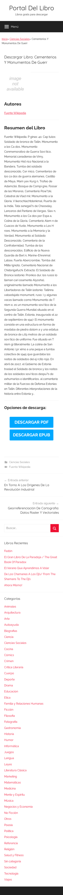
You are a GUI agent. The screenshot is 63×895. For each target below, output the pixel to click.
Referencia (11, 843)
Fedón (8, 551)
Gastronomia (12, 728)
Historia (9, 734)
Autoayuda (11, 624)
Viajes (8, 879)
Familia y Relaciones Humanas (23, 703)
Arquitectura (12, 612)
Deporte (9, 679)
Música (8, 800)
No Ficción (11, 813)
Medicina (10, 788)
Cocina (8, 649)
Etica (7, 697)
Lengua (9, 758)
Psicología (11, 837)
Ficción (8, 709)
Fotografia (10, 721)
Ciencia (8, 637)
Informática (11, 746)
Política (8, 831)
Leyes (8, 764)
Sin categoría (12, 861)
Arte (7, 618)
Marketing (10, 776)
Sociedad (10, 867)
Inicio (5, 39)
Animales (10, 606)
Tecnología (11, 873)
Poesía (8, 825)
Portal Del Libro (31, 8)
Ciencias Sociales (20, 39)
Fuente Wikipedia (19, 466)
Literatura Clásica (15, 770)
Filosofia (9, 715)
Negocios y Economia (18, 806)
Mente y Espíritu (14, 794)
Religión (9, 849)
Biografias (10, 631)
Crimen (8, 661)
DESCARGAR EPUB (31, 434)
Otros (7, 819)
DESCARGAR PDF (32, 422)
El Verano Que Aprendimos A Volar (26, 568)
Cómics (9, 655)
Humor (8, 740)
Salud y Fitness (14, 855)
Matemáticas (12, 782)
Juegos (9, 752)
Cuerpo (9, 673)
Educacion (11, 691)
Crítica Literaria (13, 667)
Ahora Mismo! (13, 585)
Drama (8, 685)
